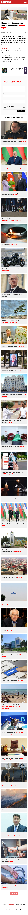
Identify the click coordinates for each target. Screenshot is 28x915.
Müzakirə (5, 85)
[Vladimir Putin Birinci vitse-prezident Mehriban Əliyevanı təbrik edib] (14, 181)
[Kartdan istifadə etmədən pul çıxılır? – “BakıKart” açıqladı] (14, 461)
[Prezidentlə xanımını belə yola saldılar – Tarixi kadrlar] (14, 592)
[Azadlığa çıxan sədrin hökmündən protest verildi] (14, 130)
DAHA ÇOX (14, 893)
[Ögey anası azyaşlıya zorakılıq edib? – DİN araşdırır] (14, 383)
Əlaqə (17, 909)
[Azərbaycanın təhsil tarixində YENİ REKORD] (14, 643)
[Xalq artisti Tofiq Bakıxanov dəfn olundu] (14, 359)
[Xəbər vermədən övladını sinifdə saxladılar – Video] (14, 409)
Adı (4, 93)
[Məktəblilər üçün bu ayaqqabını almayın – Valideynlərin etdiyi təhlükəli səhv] (14, 207)
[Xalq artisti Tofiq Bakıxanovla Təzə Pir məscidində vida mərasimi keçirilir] (14, 435)
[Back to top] (24, 911)
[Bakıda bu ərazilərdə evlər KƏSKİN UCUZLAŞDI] (14, 566)
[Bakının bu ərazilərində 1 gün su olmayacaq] (14, 874)
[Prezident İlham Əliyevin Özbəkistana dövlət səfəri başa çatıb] (14, 721)
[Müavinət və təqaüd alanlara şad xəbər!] (14, 335)
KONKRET (11, 904)
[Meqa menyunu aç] (25, 2)
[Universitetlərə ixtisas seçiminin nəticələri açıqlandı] (14, 848)
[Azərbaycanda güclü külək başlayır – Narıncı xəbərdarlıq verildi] (14, 309)
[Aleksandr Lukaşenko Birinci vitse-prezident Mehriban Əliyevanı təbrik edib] (14, 156)
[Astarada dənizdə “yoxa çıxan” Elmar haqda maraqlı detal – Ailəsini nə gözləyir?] (14, 538)
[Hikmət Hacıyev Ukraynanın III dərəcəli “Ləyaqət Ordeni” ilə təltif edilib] (14, 822)
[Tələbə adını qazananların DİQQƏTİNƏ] (14, 669)
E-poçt (4, 99)
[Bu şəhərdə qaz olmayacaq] (14, 233)
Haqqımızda (11, 909)
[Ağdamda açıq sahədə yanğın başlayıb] (14, 798)
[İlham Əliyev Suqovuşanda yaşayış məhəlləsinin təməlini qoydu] (14, 13)
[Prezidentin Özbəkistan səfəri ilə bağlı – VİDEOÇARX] (14, 512)
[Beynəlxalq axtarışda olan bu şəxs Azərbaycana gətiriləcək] (14, 772)
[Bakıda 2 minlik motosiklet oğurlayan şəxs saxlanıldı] (14, 257)
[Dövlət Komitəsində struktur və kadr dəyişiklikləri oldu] (14, 747)
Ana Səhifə (5, 909)
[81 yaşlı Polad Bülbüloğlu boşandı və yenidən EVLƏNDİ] (14, 283)
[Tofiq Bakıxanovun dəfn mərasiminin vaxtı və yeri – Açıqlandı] (14, 617)
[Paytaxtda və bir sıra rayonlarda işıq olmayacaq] (14, 486)
